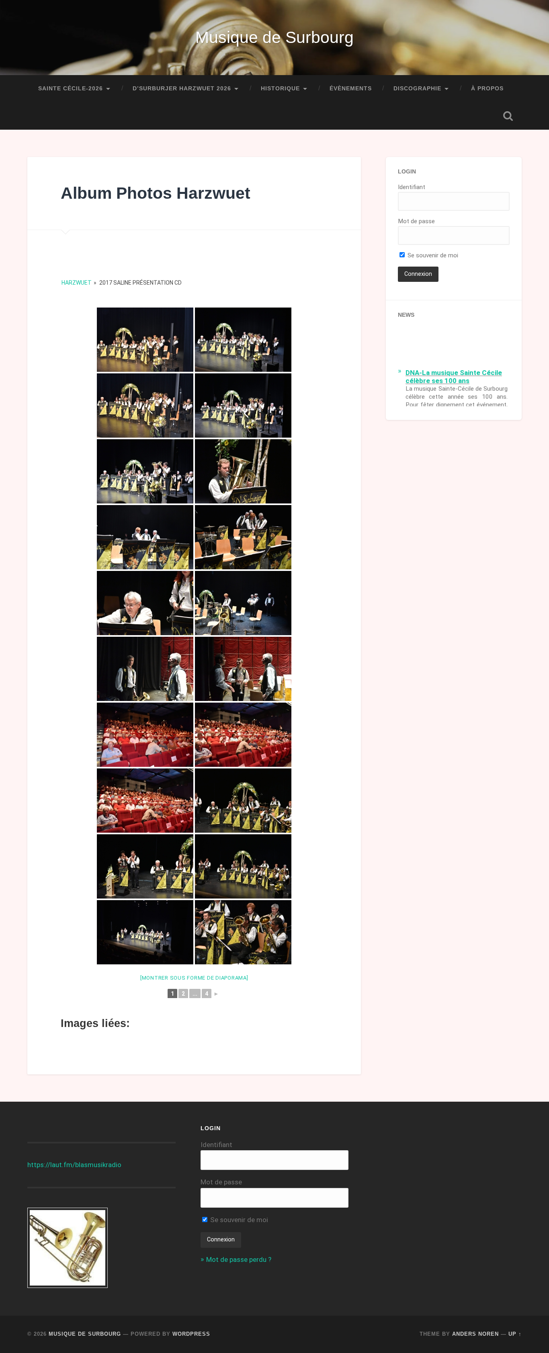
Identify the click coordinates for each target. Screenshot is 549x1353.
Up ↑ (515, 1334)
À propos (487, 89)
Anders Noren (475, 1334)
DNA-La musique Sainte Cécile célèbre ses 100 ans (454, 372)
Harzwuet (76, 282)
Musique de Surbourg (274, 37)
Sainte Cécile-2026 (70, 89)
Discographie (417, 89)
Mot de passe (416, 221)
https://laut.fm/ (51, 1165)
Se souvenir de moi (432, 255)
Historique (280, 89)
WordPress (191, 1334)
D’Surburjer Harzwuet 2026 (182, 89)
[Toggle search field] (508, 116)
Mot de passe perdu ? (238, 1259)
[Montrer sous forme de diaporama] (194, 978)
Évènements (351, 89)
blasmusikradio (98, 1165)
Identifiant (411, 187)
